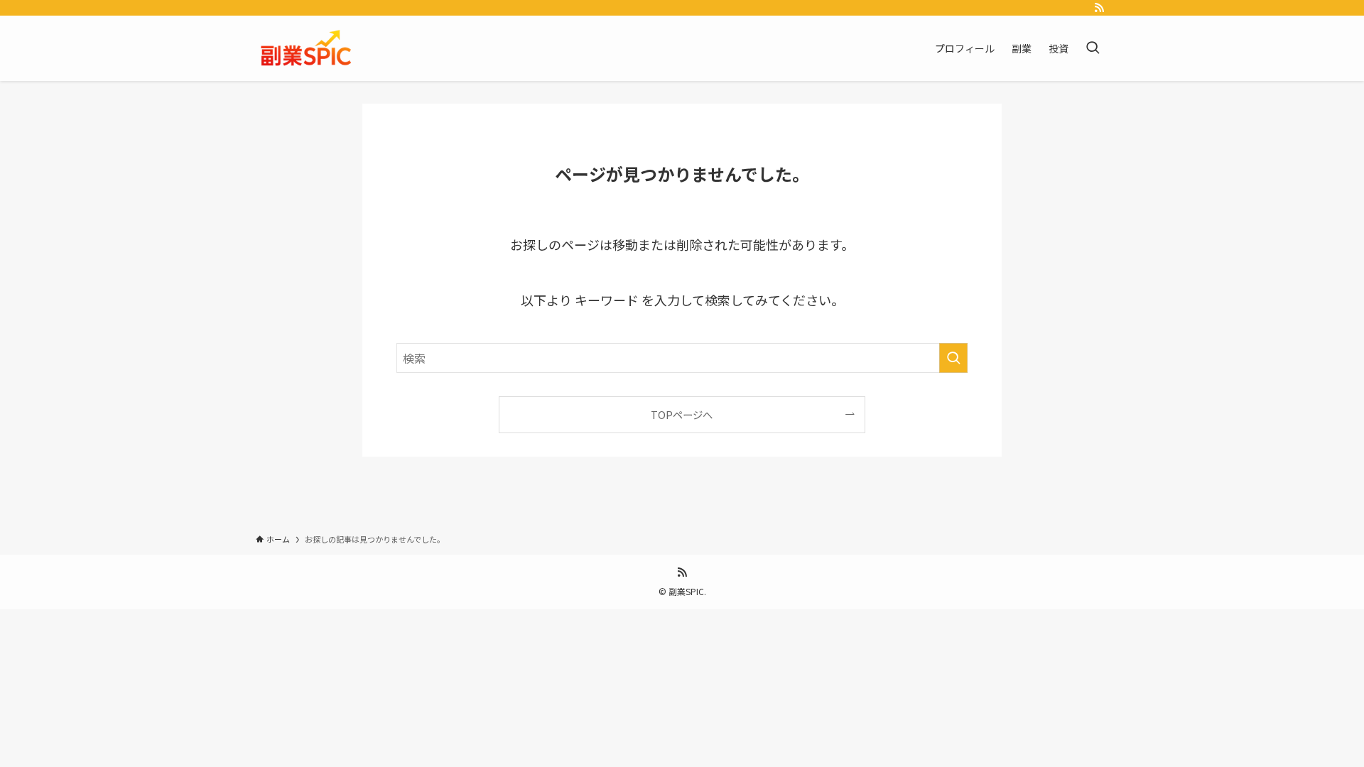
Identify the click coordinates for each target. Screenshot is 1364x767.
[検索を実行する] (953, 358)
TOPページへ (682, 414)
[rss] (1099, 8)
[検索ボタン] (1092, 48)
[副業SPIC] (307, 48)
